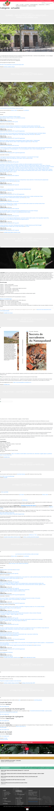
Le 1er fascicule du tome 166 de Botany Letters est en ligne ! (27, 554)
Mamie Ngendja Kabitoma (23, 219)
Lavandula (28, 537)
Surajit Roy (8, 212)
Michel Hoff (24, 645)
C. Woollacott (2, 614)
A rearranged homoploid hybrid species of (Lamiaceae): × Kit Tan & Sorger (19, 156)
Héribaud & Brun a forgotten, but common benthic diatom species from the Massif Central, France (22, 203)
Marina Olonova (33, 166)
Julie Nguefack (29, 645)
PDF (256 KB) (15, 573)
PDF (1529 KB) (16, 594)
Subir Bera (18, 181)
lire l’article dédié (3, 727)
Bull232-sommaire (3, 298)
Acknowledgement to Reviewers (6, 652)
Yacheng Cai (2, 127)
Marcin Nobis (2, 165)
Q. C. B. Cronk (20, 614)
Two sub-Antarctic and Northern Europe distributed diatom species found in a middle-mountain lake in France (21, 196)
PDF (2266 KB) (16, 611)
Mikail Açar (14, 158)
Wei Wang (2, 171)
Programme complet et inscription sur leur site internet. (10, 680)
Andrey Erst (26, 165)
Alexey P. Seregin (8, 167)
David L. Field (30, 629)
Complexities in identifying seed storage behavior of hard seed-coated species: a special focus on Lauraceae (21, 619)
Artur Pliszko (47, 166)
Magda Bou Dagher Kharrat (25, 141)
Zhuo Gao (13, 607)
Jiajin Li (10, 620)
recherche (15, 537)
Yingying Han (19, 620)
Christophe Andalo (3, 629)
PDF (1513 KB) (15, 201)
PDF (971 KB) (15, 194)
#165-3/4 (24, 726)
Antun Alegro (21, 134)
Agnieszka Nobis (45, 169)
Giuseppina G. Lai (3, 584)
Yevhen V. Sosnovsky (12, 599)
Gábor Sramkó (35, 170)
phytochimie (33, 537)
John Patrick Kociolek (15, 212)
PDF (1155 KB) (15, 131)
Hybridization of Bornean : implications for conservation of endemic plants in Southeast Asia (20, 125)
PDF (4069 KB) (16, 208)
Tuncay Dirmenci (3, 158)
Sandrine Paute (17, 629)
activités (5, 66)
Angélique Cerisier (3, 590)
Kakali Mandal (12, 181)
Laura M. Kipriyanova (25, 166)
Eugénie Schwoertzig (18, 645)
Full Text (5, 121)
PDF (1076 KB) (16, 648)
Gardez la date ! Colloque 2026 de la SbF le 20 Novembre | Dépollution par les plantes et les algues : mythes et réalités (22, 773)
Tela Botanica (24, 500)
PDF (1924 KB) (16, 223)
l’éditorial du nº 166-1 (33, 534)
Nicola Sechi (31, 584)
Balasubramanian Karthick (25, 212)
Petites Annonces (33, 4)
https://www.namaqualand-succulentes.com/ (22, 382)
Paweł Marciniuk (30, 167)
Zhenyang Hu (18, 127)
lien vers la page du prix (4, 706)
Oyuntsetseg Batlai (3, 169)
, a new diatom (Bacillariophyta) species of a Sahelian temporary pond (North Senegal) (21, 225)
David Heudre (2, 197)
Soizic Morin (22, 590)
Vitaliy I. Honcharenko (21, 599)
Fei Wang (7, 127)
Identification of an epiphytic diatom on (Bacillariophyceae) (15, 189)
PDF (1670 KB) (16, 145)
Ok (27, 809)
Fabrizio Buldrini (3, 635)
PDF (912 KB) (15, 618)
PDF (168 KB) (10, 656)
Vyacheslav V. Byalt (4, 166)
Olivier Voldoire (21, 226)
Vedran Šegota (3, 134)
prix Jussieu (21, 494)
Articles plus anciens (4, 739)
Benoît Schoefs (3, 117)
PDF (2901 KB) (16, 215)
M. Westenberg (38, 148)
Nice (31, 682)
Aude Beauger (9, 204)
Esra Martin (30, 158)
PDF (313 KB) (15, 121)
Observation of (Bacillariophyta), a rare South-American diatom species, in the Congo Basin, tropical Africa (24, 217)
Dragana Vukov (15, 134)
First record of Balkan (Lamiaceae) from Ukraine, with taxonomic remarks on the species (20, 598)
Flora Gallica (19, 799)
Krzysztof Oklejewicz (38, 167)
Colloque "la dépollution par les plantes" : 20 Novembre (11, 760)
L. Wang (7, 614)
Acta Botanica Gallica (20, 803)
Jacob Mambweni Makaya (12, 219)
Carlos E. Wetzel (9, 197)
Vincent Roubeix (3, 190)
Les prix (47, 4)
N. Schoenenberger (13, 148)
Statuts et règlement (7, 793)
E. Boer (43, 148)
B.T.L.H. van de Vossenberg (22, 148)
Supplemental (22, 131)
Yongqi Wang (23, 127)
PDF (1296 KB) (16, 152)
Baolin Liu (25, 620)
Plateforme (48, 0)
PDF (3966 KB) (16, 588)
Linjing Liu (9, 607)
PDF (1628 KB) (16, 603)
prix (19, 700)
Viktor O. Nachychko (4, 599)
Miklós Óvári (12, 170)
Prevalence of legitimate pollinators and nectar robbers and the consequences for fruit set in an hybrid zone (24, 627)
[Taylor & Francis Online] (4, 514)
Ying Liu (36, 127)
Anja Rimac (38, 134)
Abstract (1, 131)
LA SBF (17, 4)
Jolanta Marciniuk (23, 167)
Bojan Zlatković (9, 134)
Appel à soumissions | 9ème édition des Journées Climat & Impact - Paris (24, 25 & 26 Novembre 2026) (19, 776)
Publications (41, 4)
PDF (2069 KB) (16, 230)
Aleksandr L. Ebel (38, 165)
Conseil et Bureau (7, 792)
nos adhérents (26, 110)
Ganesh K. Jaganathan (4, 620)
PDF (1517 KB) (15, 162)
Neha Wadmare (3, 212)
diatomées (29, 657)
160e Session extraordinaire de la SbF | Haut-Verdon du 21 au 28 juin (13, 779)
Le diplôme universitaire (20, 794)
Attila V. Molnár (38, 169)
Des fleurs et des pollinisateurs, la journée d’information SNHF (12, 64)
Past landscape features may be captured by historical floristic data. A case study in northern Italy (19, 634)
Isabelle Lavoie (16, 590)
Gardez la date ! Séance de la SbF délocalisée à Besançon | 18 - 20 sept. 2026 (15, 770)
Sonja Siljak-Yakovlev (9, 141)
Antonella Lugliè (37, 584)
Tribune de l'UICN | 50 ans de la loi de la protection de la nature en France (14, 782)
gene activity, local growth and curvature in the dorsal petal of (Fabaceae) (20, 612)
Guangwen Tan (12, 127)
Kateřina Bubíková (11, 169)
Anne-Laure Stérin (4, 492)
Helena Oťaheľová (6, 170)
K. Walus (15, 614)
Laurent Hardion (3, 645)
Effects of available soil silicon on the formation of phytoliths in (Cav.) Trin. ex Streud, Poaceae (22, 606)
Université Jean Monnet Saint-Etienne (28, 505)
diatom (24, 657)
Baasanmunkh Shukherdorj (26, 170)
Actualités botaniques (7, 801)
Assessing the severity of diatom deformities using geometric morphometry (14, 589)
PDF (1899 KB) (16, 582)
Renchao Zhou (42, 127)
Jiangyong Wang (3, 607)
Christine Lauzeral (23, 629)
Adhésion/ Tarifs (6, 794)
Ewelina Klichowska (9, 165)
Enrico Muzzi (8, 635)
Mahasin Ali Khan (5, 181)
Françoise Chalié (10, 190)
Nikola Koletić (27, 134)
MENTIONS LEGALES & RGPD (33, 801)
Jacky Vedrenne (10, 590)
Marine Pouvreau (10, 645)
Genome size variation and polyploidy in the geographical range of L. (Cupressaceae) (20, 140)
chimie (24, 537)
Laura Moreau (22, 197)
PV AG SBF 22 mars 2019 (5, 476)
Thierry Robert (35, 141)
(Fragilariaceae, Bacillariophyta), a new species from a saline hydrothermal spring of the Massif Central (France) (26, 576)
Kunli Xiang (6, 171)
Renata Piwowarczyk (40, 166)
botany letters (10, 537)
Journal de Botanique (20, 802)
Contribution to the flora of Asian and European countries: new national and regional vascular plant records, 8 (21, 164)
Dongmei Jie (18, 607)
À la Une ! (21, 4)
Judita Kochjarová (31, 169)
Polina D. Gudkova (11, 166)
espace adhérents (40, 0)
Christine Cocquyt (9, 117)
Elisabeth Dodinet (3, 569)
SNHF (34, 682)
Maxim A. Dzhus (25, 169)
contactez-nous (30, 0)
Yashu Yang (14, 620)
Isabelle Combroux (37, 645)
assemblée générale (38, 700)
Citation (1, 121)
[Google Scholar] (21, 514)
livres (9, 384)
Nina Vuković (32, 134)
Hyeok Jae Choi (18, 169)
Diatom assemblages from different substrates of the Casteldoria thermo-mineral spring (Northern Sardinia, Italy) (22, 583)
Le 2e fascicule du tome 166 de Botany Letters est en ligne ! (11, 108)
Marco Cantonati (25, 584)
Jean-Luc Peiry (15, 226)
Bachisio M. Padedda (11, 584)
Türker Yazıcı (24, 158)
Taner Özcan (9, 158)
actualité (9, 66)
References (10, 121)
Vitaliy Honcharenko (16, 167)
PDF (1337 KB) (16, 632)
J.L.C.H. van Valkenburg (4, 148)
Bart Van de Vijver (21, 117)
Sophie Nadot (10, 569)
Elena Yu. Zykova (13, 171)
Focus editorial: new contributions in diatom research (10, 116)
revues (19, 537)
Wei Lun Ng (29, 127)
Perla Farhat (2, 141)
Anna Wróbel (21, 165)
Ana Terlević (15, 165)
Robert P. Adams (17, 141)
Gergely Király (18, 166)
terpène (37, 537)
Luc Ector (15, 117)
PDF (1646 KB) (16, 138)
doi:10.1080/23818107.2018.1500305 (7, 512)
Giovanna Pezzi (15, 635)
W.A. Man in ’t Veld (31, 148)
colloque (13, 66)
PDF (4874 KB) (16, 184)
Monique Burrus (11, 629)
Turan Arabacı (19, 158)
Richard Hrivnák (32, 165)
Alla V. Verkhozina (49, 170)
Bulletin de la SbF (19, 804)
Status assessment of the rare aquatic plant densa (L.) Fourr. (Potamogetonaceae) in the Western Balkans (23, 133)
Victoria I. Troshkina (41, 170)
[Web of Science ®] (13, 514)
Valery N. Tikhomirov (46, 165)
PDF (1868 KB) (16, 175)
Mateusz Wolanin (45, 167)
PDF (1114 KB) (15, 624)
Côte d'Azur (28, 682)
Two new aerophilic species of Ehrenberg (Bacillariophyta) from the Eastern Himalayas (19, 210)
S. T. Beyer (11, 614)
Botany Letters (14, 110)
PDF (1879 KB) (16, 639)
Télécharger (9, 298)
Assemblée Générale (21, 474)
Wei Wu (32, 127)
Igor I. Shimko (18, 170)
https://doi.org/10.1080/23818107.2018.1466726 (18, 563)
